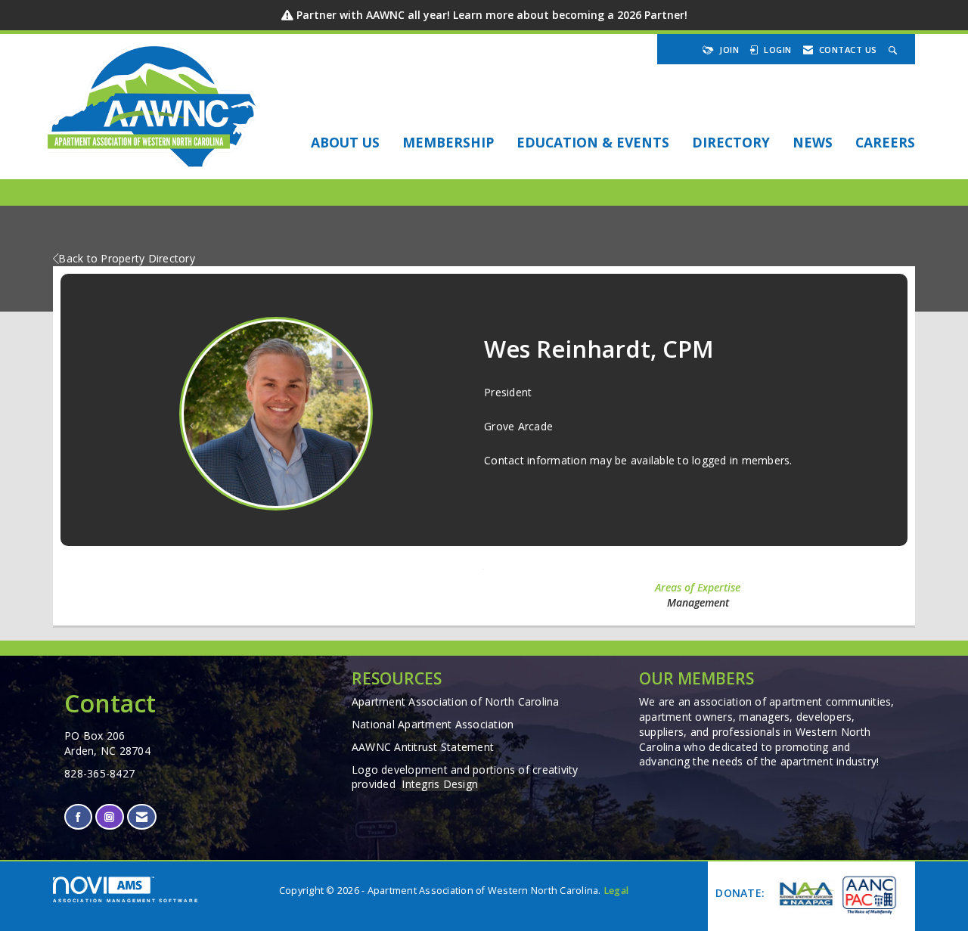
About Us (345, 142)
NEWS (813, 142)
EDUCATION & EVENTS (593, 142)
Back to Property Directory (126, 258)
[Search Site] (895, 49)
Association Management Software (126, 900)
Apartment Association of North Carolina (456, 701)
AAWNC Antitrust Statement (423, 747)
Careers (885, 142)
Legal (615, 890)
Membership (448, 142)
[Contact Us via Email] (142, 817)
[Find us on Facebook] (78, 817)
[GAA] (868, 894)
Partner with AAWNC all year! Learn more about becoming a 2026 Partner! (491, 15)
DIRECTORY (731, 142)
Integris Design (440, 784)
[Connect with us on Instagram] (109, 817)
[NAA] (804, 894)
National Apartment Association (433, 724)
